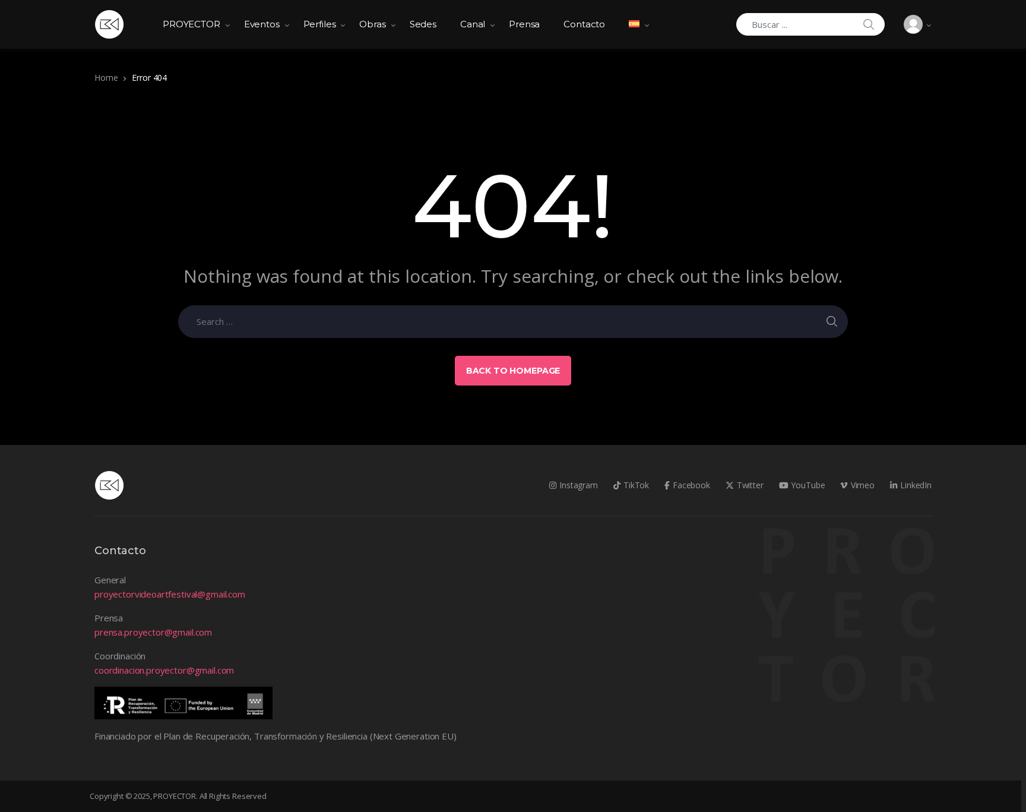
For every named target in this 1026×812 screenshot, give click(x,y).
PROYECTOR (191, 24)
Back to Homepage (513, 370)
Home (106, 77)
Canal (472, 24)
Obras (372, 24)
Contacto (584, 24)
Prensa (524, 24)
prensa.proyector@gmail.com (153, 632)
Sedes (423, 24)
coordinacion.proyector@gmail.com (164, 670)
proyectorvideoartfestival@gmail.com (169, 594)
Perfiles (319, 24)
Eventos (262, 24)
